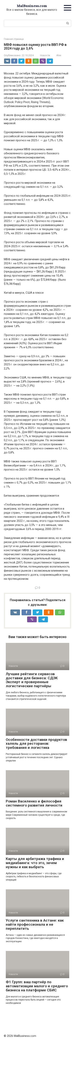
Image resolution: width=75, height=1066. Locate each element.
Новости (45, 55)
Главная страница (14, 39)
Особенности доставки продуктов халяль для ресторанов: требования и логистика (36, 743)
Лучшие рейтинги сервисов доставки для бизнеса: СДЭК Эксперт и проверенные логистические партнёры (32, 680)
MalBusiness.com (32, 5)
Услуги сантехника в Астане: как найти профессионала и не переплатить (35, 924)
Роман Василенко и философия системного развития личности (34, 803)
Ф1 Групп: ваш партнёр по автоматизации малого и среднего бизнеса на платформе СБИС (37, 986)
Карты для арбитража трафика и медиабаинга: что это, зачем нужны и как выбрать (35, 862)
